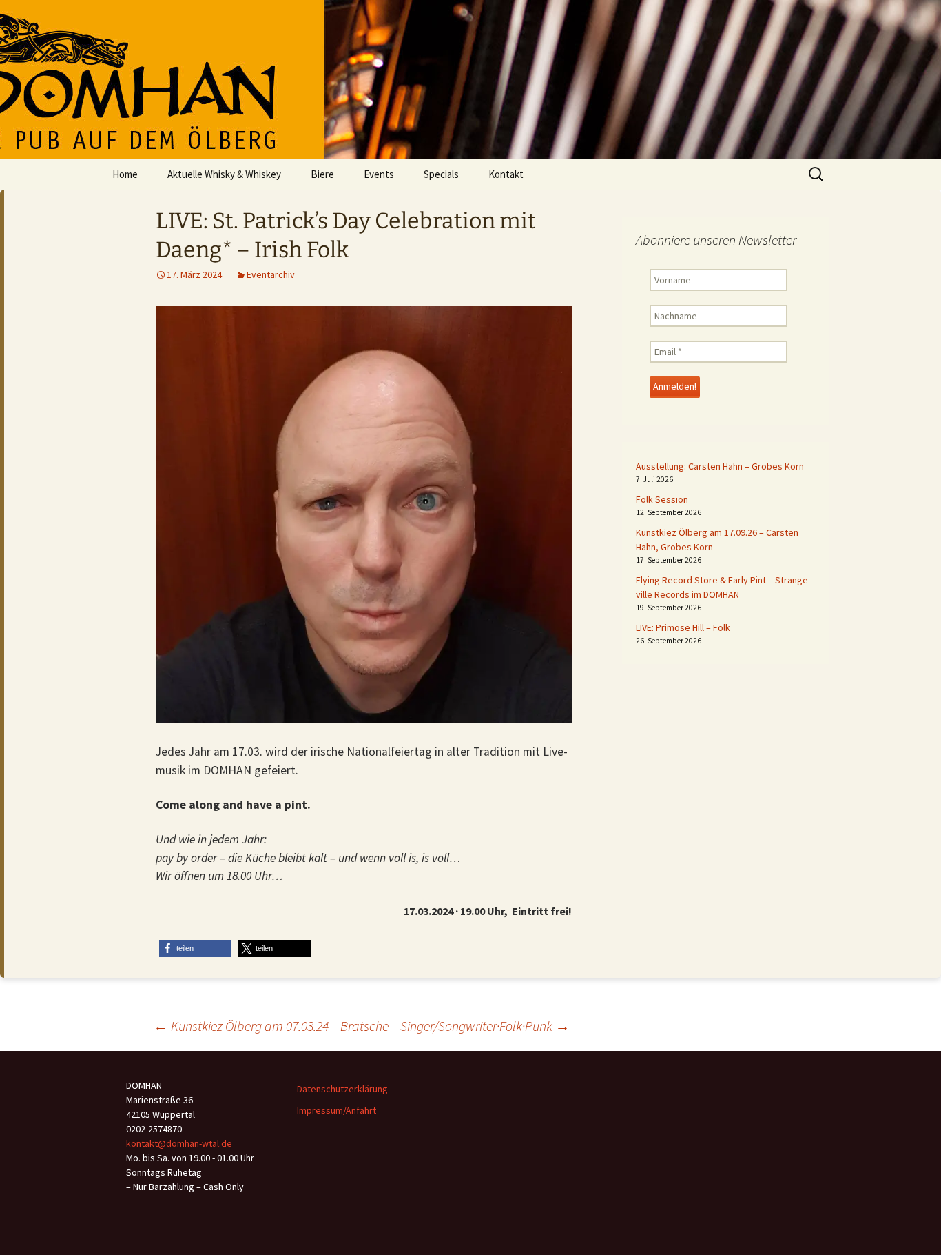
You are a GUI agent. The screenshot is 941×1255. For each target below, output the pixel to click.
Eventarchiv (271, 274)
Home (125, 174)
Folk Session (662, 499)
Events (379, 174)
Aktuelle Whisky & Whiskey (224, 174)
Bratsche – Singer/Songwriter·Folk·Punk (455, 1026)
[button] (195, 948)
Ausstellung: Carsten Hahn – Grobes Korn (720, 466)
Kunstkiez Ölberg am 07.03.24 (241, 1025)
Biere (322, 174)
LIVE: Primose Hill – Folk (683, 627)
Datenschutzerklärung (342, 1089)
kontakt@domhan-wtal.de (179, 1143)
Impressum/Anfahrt (336, 1110)
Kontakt (506, 174)
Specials (441, 174)
